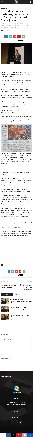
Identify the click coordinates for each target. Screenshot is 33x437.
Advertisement (18, 428)
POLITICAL (3, 303)
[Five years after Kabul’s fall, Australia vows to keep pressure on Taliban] (5, 301)
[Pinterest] (19, 435)
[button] (31, 2)
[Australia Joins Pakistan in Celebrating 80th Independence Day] (5, 309)
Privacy (12, 428)
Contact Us (26, 428)
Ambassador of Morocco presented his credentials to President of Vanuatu (8, 285)
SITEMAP (16, 411)
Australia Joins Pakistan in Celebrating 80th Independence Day (19, 309)
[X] (13, 435)
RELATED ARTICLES (7, 294)
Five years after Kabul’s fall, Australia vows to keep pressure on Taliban (21, 301)
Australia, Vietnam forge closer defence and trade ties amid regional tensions (19, 317)
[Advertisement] (16, 251)
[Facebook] (12, 422)
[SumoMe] (30, 435)
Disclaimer (6, 428)
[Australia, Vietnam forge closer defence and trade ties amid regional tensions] (5, 317)
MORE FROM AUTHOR (20, 294)
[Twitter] (20, 422)
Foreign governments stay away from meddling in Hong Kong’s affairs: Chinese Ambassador (25, 286)
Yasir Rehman (7, 30)
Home (2, 6)
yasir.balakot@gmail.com (19, 404)
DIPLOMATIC (8, 6)
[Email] (25, 435)
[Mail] (16, 422)
